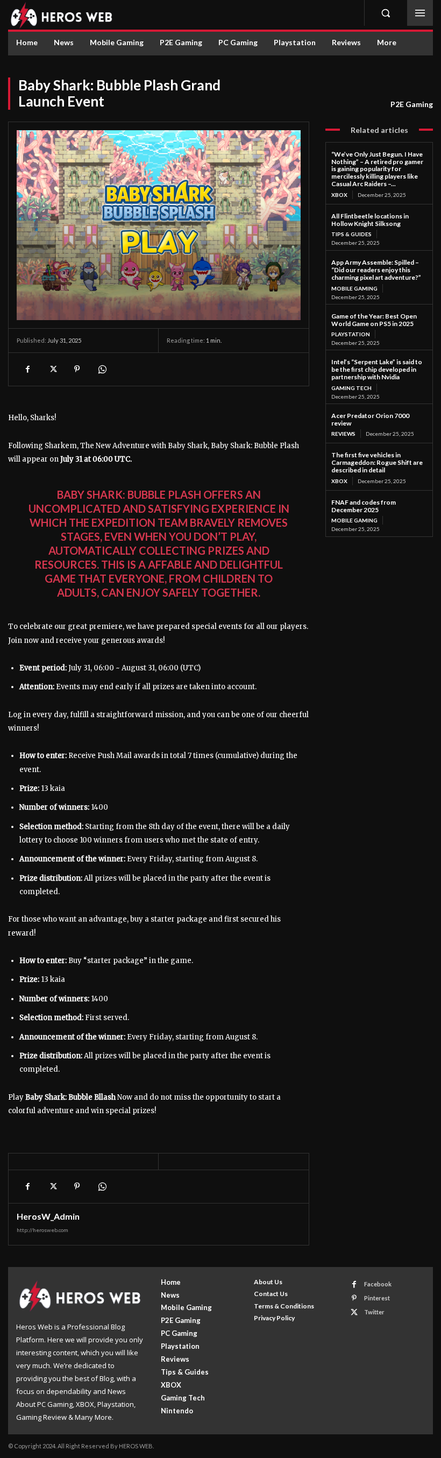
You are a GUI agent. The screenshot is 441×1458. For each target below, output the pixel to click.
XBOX (339, 195)
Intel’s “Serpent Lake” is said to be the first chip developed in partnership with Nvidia (376, 369)
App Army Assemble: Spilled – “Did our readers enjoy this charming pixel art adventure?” (376, 269)
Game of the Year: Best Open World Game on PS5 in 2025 (374, 320)
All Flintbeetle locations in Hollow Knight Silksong (370, 220)
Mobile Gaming (354, 288)
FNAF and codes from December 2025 (363, 506)
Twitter (374, 1311)
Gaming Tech (351, 388)
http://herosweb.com (42, 1230)
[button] (386, 13)
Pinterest (377, 1297)
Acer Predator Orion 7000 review (370, 419)
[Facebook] (27, 369)
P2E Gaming (411, 104)
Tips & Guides (351, 234)
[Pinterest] (77, 369)
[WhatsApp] (101, 369)
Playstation (350, 334)
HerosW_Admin (48, 1216)
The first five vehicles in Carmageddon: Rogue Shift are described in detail (377, 462)
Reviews (343, 433)
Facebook (378, 1283)
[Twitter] (52, 369)
